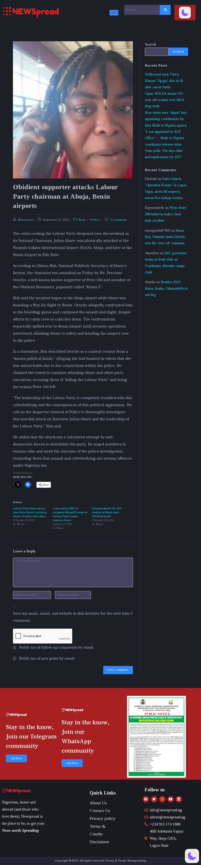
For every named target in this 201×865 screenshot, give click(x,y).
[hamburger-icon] (114, 13)
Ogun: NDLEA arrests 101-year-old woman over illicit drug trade (164, 100)
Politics (95, 220)
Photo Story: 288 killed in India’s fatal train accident (166, 214)
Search (150, 44)
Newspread (25, 220)
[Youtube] (170, 799)
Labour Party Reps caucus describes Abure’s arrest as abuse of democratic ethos (30, 512)
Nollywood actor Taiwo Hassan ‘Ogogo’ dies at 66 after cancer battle (164, 80)
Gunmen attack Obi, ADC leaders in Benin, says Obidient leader (107, 512)
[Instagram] (162, 799)
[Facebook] (146, 799)
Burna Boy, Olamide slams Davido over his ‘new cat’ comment (165, 237)
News (82, 220)
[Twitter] (154, 799)
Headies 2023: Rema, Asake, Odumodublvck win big (166, 288)
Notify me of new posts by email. (47, 658)
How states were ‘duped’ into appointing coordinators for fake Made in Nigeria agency (166, 119)
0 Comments (118, 220)
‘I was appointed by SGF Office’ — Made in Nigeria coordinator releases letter (164, 138)
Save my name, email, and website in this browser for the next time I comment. (72, 617)
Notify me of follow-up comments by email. (56, 647)
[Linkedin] (178, 799)
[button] (185, 12)
